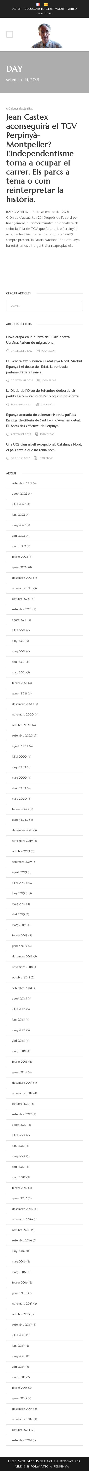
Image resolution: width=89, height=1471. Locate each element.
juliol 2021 (18, 630)
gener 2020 (20, 820)
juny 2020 (19, 767)
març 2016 (19, 1272)
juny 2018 (18, 1019)
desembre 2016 (22, 1209)
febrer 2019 (20, 935)
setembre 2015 (22, 1324)
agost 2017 (19, 1125)
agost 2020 (20, 746)
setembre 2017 (22, 1114)
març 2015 (18, 1377)
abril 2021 (18, 662)
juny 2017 (18, 1146)
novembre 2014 (22, 1419)
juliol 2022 (19, 504)
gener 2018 (19, 1072)
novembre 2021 (22, 588)
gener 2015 (19, 1398)
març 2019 (19, 925)
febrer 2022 (20, 557)
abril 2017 (18, 1167)
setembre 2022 (22, 483)
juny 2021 (18, 641)
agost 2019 (19, 872)
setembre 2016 (22, 1240)
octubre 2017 (21, 1104)
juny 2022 (18, 514)
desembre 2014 (22, 1409)
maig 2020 (19, 777)
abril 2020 (19, 788)
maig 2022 (19, 525)
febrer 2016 (20, 1282)
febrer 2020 (20, 809)
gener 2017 (19, 1198)
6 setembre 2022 (21, 434)
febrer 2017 (19, 1188)
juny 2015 (18, 1345)
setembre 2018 (22, 988)
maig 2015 (18, 1356)
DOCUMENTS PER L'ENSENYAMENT (43, 8)
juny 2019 (18, 893)
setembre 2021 (22, 609)
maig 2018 (18, 1030)
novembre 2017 (22, 1093)
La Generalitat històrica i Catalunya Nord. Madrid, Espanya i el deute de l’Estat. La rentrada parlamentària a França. (44, 366)
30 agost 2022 (20, 458)
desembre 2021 (22, 578)
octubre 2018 (21, 977)
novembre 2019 (22, 841)
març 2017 (18, 1177)
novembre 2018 (22, 967)
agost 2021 (19, 620)
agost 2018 (19, 998)
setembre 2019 (22, 862)
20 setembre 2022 (22, 380)
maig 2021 (18, 651)
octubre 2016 (21, 1230)
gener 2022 (19, 567)
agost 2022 (19, 493)
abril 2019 (18, 914)
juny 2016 (18, 1251)
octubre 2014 (21, 1430)
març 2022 (19, 546)
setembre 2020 (22, 735)
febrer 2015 (19, 1388)
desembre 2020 (23, 704)
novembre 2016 (22, 1219)
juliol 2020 (19, 756)
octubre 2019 (21, 851)
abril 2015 (18, 1366)
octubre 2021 (21, 599)
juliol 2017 (18, 1135)
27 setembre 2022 (21, 350)
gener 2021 (19, 693)
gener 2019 (19, 946)
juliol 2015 (18, 1335)
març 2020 (19, 798)
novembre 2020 (23, 714)
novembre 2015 (22, 1303)
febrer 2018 (20, 1061)
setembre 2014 (22, 1440)
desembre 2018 (22, 956)
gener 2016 (19, 1293)
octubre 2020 (21, 725)
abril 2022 (18, 535)
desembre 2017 (22, 1082)
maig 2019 (18, 904)
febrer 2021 (19, 683)
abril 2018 (18, 1040)
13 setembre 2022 (21, 404)
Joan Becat (48, 350)
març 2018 (19, 1051)
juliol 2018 (18, 1009)
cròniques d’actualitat (19, 108)
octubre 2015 (21, 1314)
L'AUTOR (16, 8)
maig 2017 (18, 1156)
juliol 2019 (18, 883)
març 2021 (18, 672)
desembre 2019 (22, 830)
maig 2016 (19, 1261)
